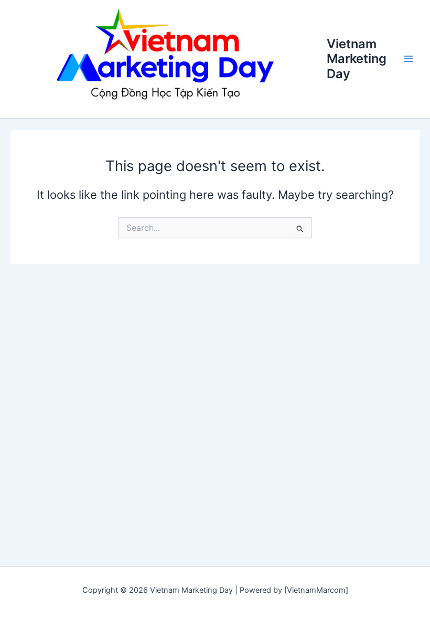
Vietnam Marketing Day (356, 58)
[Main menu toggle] (408, 59)
